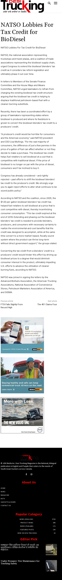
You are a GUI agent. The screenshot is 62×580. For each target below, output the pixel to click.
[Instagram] (31, 474)
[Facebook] (26, 474)
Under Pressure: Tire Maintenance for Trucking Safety (20, 562)
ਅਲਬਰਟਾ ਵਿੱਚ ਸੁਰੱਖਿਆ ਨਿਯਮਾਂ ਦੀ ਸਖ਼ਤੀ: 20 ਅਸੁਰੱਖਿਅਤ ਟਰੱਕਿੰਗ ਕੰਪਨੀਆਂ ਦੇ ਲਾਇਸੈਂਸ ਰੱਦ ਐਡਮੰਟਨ (20, 547)
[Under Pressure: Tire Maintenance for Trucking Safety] (51, 565)
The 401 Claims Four (47, 304)
